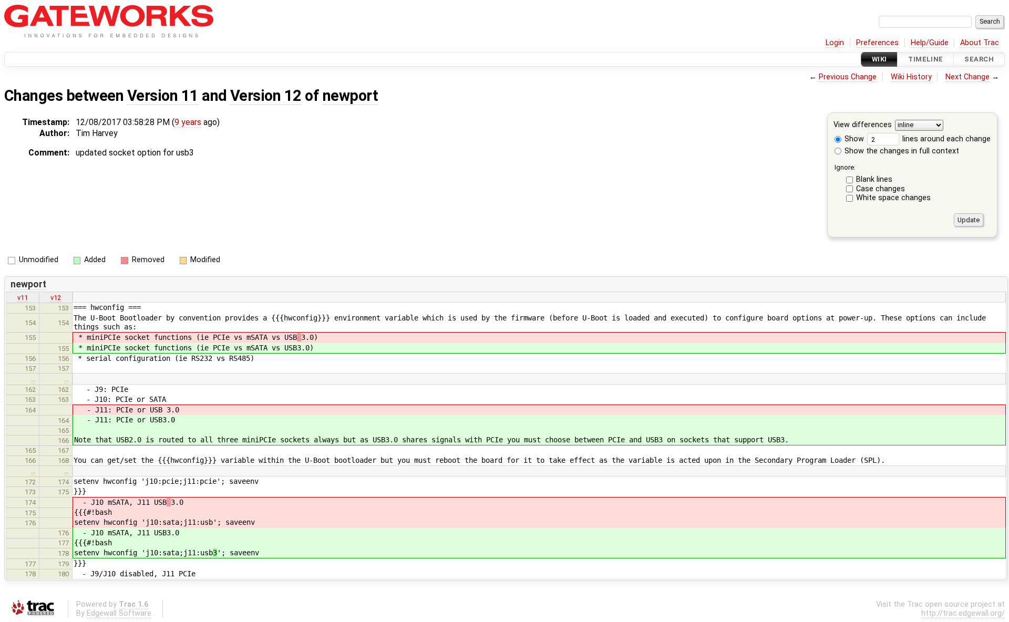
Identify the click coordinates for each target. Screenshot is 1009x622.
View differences (862, 125)
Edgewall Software (119, 613)
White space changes (893, 197)
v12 (55, 298)
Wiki (879, 59)
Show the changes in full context (900, 151)
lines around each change (945, 138)
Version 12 (266, 96)
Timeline (925, 59)
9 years (187, 122)
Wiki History (911, 76)
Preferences (877, 42)
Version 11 (163, 96)
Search (979, 59)
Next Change (967, 76)
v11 (22, 298)
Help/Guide (930, 42)
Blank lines (874, 179)
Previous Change (848, 76)
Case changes (880, 188)
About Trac (979, 42)
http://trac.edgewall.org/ (963, 613)
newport (350, 96)
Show (853, 138)
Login (835, 42)
